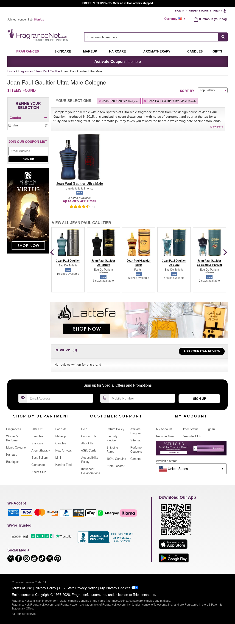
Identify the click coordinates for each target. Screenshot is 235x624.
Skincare (62, 51)
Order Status (199, 10)
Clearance (38, 465)
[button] (79, 160)
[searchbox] (151, 36)
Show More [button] (216, 126)
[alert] (175, 18)
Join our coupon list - (25, 19)
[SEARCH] (223, 36)
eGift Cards (88, 450)
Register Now (165, 436)
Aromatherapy (40, 450)
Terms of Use (22, 588)
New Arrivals (63, 450)
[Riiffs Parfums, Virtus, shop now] (28, 213)
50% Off (36, 429)
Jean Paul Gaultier (48, 71)
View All (81, 223)
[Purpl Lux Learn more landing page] (191, 450)
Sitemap (135, 440)
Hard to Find (63, 465)
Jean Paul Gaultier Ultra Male (171, 101)
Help (216, 10)
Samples (37, 436)
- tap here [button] (117, 61)
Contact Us (88, 436)
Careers (135, 459)
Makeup (90, 51)
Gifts (217, 51)
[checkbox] (28, 126)
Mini (58, 457)
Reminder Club (191, 436)
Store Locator (115, 466)
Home (11, 71)
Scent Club (38, 472)
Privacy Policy (45, 588)
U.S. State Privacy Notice (78, 588)
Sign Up (28, 159)
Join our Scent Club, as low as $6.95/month (117, 3)
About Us (87, 443)
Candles (60, 443)
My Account (164, 429)
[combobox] (156, 36)
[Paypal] (66, 513)
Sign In (179, 10)
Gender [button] (15, 118)
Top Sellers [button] (207, 90)
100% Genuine (116, 459)
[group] (68, 259)
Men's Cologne (16, 447)
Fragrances (27, 51)
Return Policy (115, 429)
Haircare (117, 51)
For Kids (61, 429)
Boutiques (13, 462)
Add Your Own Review (202, 351)
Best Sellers (39, 457)
